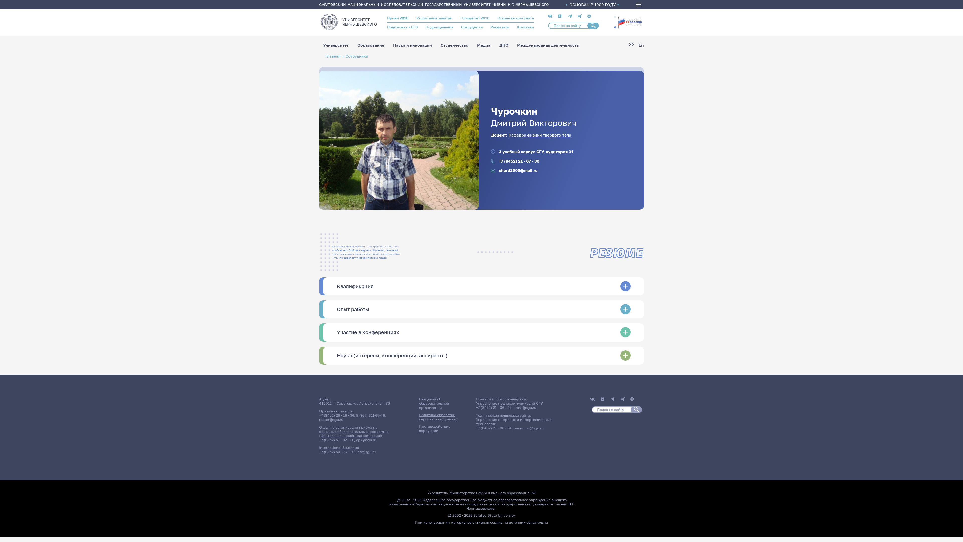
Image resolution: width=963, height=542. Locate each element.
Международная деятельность (548, 45)
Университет (336, 45)
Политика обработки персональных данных (438, 417)
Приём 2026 (397, 18)
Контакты (525, 27)
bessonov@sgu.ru (528, 428)
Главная (333, 56)
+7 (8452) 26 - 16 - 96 (336, 415)
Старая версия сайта (515, 18)
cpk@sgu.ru (366, 440)
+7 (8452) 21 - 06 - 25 (493, 407)
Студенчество (454, 45)
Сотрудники (472, 27)
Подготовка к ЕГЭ (402, 27)
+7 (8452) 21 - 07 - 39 (519, 161)
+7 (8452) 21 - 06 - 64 (494, 428)
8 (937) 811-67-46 (370, 415)
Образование (370, 45)
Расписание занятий (434, 18)
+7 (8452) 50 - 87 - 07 (337, 452)
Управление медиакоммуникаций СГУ (509, 403)
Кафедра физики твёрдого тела (540, 135)
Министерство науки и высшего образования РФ (493, 493)
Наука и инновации (412, 45)
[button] (615, 17)
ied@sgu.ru (366, 452)
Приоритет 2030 (475, 18)
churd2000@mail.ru (518, 170)
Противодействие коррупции (434, 428)
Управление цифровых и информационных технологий (513, 421)
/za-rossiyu (630, 22)
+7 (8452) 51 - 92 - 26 (336, 440)
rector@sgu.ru (331, 419)
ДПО (503, 45)
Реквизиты (500, 27)
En (641, 45)
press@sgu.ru (524, 407)
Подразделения (439, 27)
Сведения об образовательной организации (434, 403)
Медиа (483, 45)
